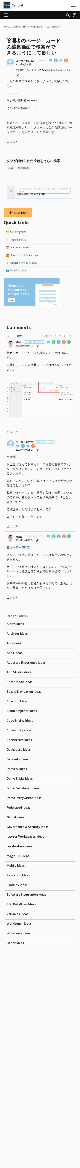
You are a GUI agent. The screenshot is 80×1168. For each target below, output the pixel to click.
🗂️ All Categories (16, 232)
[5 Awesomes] (69, 342)
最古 (20, 336)
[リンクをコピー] (18, 75)
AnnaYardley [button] (48, 70)
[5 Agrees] (54, 342)
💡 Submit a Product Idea (21, 263)
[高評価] (11, 191)
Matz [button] (19, 342)
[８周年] (56, 60)
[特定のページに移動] (70, 336)
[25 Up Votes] (66, 60)
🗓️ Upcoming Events (18, 247)
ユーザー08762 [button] (24, 60)
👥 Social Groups (16, 270)
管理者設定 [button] (23, 168)
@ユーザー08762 (18, 547)
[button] (10, 62)
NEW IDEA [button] (20, 213)
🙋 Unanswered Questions (22, 255)
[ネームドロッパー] (51, 60)
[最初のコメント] (61, 60)
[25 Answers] (64, 342)
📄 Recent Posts (16, 239)
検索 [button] (11, 168)
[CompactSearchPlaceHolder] (68, 15)
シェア (12, 142)
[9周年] (59, 342)
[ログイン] (74, 15)
